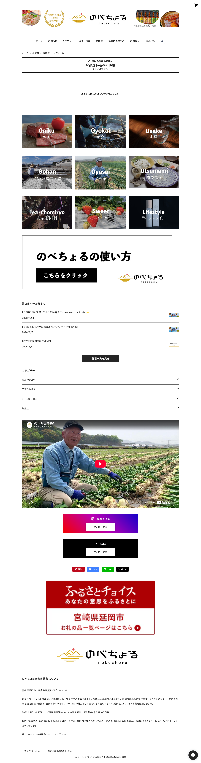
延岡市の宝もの (117, 41)
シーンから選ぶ (29, 399)
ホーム (39, 41)
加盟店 (35, 53)
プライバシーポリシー (33, 751)
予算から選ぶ (28, 389)
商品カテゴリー (29, 379)
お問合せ (134, 41)
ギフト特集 (84, 41)
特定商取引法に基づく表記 (60, 751)
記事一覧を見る (100, 358)
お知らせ (52, 41)
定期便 (99, 41)
